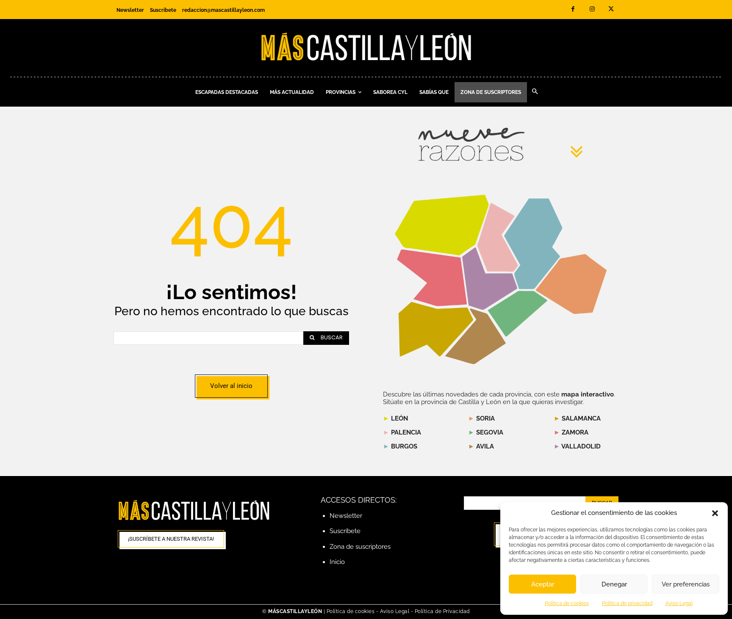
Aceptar (542, 584)
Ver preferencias (686, 584)
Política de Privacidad (442, 611)
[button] (715, 513)
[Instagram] (592, 9)
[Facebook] (573, 9)
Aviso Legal (679, 603)
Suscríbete (345, 531)
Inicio (337, 562)
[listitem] (432, 277)
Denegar (614, 584)
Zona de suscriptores (360, 546)
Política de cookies (567, 603)
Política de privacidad (627, 603)
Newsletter (346, 516)
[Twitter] (611, 9)
